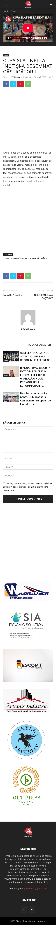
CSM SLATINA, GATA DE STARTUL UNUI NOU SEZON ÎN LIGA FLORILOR (35, 356)
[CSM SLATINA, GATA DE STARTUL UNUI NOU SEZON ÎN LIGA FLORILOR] (11, 356)
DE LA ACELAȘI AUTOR (39, 345)
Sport (13, 11)
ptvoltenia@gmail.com (35, 888)
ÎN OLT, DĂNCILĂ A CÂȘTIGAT (43, 297)
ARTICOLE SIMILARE (15, 345)
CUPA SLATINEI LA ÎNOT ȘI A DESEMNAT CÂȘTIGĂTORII (26, 258)
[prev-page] (5, 412)
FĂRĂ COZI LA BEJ (12, 295)
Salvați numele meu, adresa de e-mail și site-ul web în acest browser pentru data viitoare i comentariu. (27, 487)
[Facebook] (6, 84)
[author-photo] (28, 325)
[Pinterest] (20, 84)
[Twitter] (13, 84)
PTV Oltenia (15, 77)
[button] (5, 4)
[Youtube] (32, 909)
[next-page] (10, 412)
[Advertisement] (28, 119)
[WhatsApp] (28, 84)
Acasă (5, 11)
